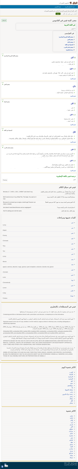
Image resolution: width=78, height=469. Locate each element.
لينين (72, 275)
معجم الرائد (70, 42)
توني (72, 243)
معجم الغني (70, 39)
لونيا (72, 280)
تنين (72, 228)
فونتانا (71, 296)
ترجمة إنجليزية (69, 49)
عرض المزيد (73, 78)
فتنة (72, 264)
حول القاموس (58, 6)
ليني (72, 222)
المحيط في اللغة (69, 44)
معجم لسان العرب (68, 47)
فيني (72, 233)
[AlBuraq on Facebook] (2, 467)
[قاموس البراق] (73, 3)
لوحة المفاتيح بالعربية (69, 6)
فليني (72, 290)
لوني (72, 238)
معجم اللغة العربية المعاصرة (66, 37)
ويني (72, 259)
